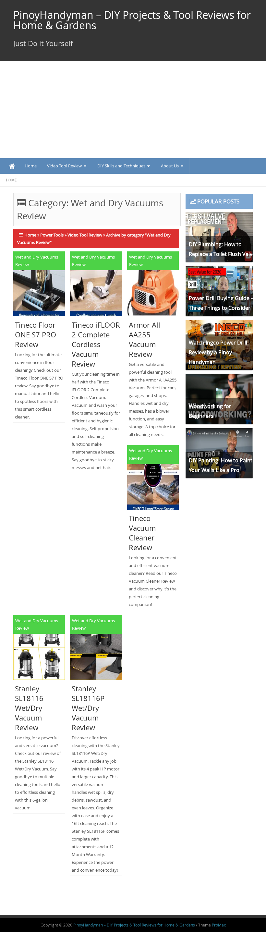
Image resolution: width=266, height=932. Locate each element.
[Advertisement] (133, 109)
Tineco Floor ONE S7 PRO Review (35, 334)
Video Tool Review (64, 166)
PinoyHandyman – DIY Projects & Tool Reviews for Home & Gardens (132, 20)
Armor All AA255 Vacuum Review (144, 339)
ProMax (219, 924)
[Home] (12, 166)
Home (31, 166)
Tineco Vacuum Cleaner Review (142, 533)
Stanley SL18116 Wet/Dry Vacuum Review (29, 708)
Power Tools (52, 235)
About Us (170, 166)
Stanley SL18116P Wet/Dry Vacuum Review (88, 708)
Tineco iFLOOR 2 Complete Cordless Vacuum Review (96, 344)
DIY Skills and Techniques (121, 166)
